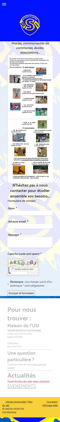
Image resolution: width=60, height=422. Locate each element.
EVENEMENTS (21, 386)
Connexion (52, 402)
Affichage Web (50, 405)
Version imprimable (16, 402)
